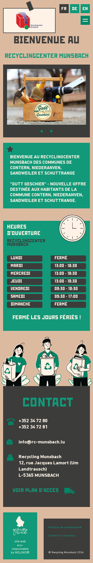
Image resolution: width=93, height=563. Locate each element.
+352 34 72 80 (33, 421)
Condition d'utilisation (61, 535)
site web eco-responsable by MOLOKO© (20, 547)
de (74, 8)
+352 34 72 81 (33, 427)
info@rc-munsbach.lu (42, 442)
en (85, 8)
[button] (41, 131)
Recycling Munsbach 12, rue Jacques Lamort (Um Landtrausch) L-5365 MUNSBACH (48, 466)
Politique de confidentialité (64, 527)
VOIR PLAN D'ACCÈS (36, 490)
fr (64, 8)
